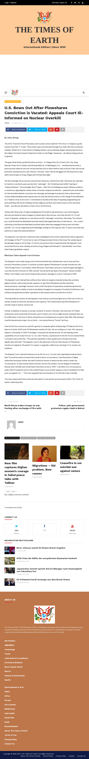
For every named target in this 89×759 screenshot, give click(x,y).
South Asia (9, 718)
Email (7, 722)
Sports (8, 671)
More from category (46, 438)
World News (10, 641)
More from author (28, 438)
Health (7, 680)
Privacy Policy (11, 739)
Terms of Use (10, 735)
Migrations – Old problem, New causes (43, 469)
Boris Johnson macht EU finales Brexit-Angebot (41, 548)
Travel (7, 654)
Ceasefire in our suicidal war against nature (71, 466)
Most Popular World (13, 667)
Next (14, 491)
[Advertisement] (44, 72)
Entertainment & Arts (14, 687)
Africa (7, 696)
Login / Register (11, 2)
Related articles (12, 438)
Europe (8, 700)
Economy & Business (14, 663)
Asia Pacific (10, 713)
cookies (72, 756)
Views (7, 692)
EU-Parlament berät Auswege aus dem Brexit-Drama (43, 579)
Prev (8, 491)
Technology (10, 650)
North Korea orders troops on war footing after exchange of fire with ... (23, 408)
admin (7, 123)
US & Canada (10, 705)
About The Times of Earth (16, 731)
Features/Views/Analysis (12, 101)
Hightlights (9, 645)
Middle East (10, 709)
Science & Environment (15, 676)
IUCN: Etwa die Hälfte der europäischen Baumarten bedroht (47, 558)
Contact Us (10, 744)
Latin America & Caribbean (16, 658)
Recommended (11, 726)
